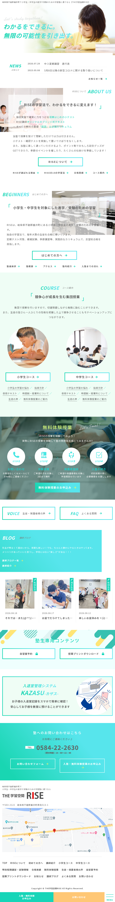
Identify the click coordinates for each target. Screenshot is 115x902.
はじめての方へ (52, 255)
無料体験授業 (51, 869)
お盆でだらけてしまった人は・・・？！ (65, 618)
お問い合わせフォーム (31, 764)
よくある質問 (69, 876)
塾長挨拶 (11, 266)
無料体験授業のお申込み (55, 487)
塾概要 (29, 266)
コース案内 (99, 172)
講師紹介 (7, 565)
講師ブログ (53, 876)
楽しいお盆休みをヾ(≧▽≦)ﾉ (96, 618)
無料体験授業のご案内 (35, 399)
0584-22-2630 (57, 747)
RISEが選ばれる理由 (24, 172)
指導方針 (39, 387)
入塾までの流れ (90, 266)
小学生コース (26, 377)
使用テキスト (10, 393)
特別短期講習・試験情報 (15, 869)
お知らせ (39, 876)
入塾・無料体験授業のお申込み (82, 764)
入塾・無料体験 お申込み (27, 897)
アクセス (48, 266)
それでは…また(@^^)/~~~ (20, 618)
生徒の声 (13, 399)
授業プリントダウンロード (16, 876)
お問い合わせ (79, 897)
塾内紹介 (67, 266)
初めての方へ (36, 862)
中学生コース (85, 377)
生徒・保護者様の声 (72, 869)
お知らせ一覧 (96, 78)
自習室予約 (92, 869)
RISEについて (58, 162)
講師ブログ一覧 (11, 560)
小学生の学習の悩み (18, 387)
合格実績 (79, 172)
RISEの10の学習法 (54, 172)
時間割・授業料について (35, 393)
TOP (4, 862)
